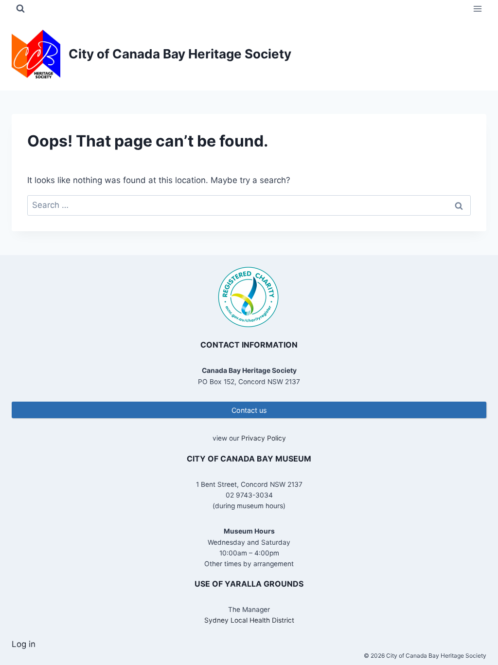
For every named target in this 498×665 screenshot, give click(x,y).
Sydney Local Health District (249, 620)
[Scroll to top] (473, 626)
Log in (24, 644)
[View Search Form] (20, 9)
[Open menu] (477, 8)
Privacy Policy (263, 438)
